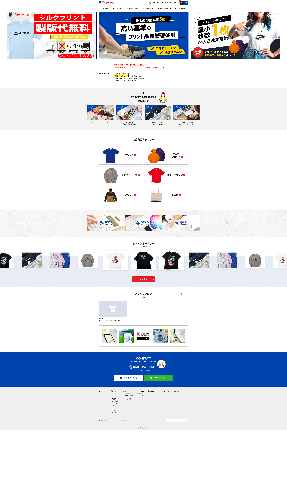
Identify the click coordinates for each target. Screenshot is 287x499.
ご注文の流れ (128, 393)
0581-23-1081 (158, 3)
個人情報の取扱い (103, 420)
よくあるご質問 (129, 395)
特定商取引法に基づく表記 (114, 420)
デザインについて (134, 8)
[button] (139, 272)
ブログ (100, 399)
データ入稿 (140, 393)
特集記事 (113, 399)
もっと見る (143, 279)
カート (181, 3)
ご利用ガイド (118, 8)
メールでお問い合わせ (130, 378)
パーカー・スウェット (118, 406)
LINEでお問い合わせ (160, 378)
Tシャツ (114, 403)
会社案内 (129, 399)
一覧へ (182, 294)
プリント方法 (141, 395)
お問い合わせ (181, 8)
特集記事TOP (116, 401)
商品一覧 (105, 8)
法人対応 (114, 412)
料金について (149, 8)
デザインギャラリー (165, 8)
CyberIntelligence (145, 428)
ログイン (124, 420)
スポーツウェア (116, 410)
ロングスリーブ (116, 408)
